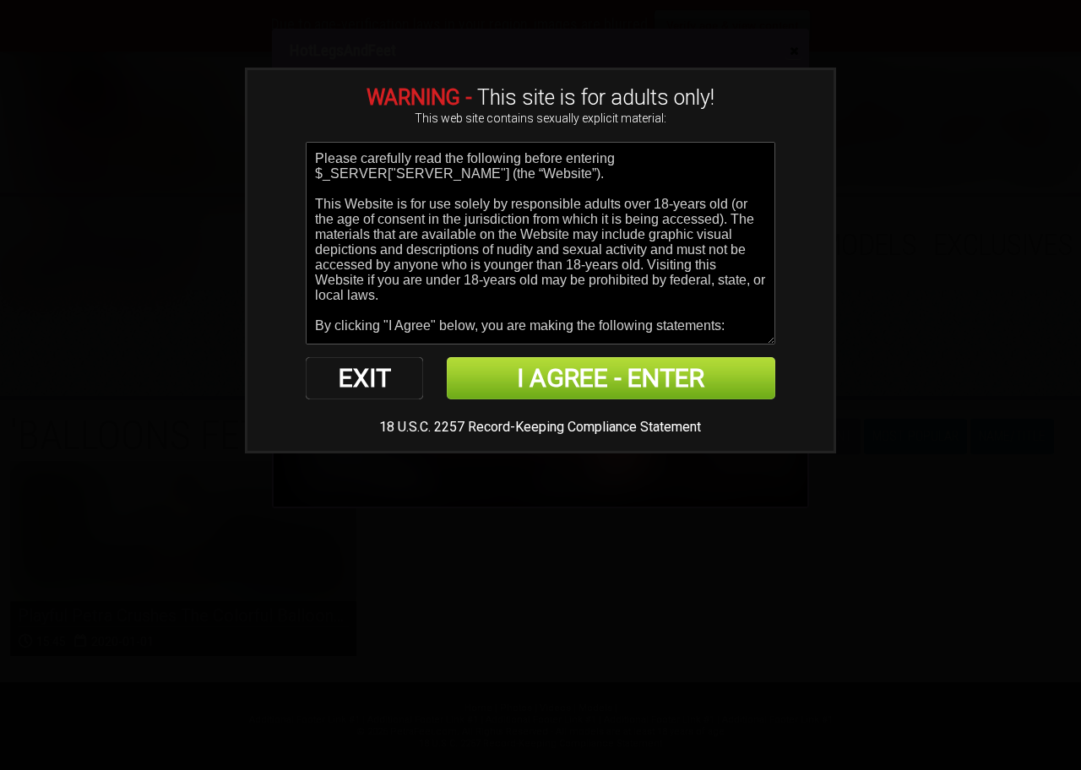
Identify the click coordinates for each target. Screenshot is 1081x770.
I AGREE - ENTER (610, 378)
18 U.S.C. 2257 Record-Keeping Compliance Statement (540, 427)
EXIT (365, 378)
